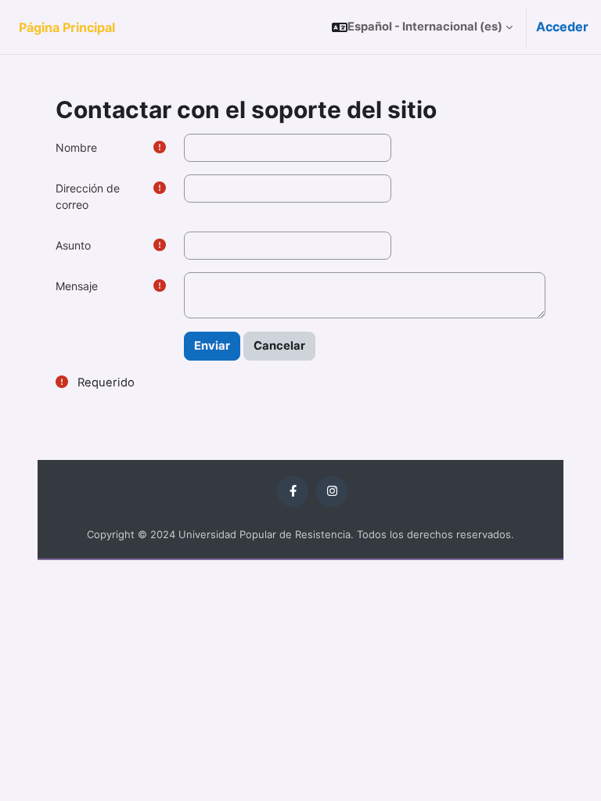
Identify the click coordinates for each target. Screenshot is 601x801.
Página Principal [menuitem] (67, 27)
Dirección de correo (88, 196)
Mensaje (77, 286)
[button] (422, 27)
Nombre (76, 147)
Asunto (73, 245)
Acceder (562, 26)
